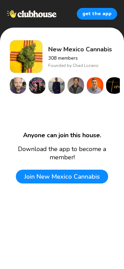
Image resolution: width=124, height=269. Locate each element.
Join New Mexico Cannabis (62, 176)
